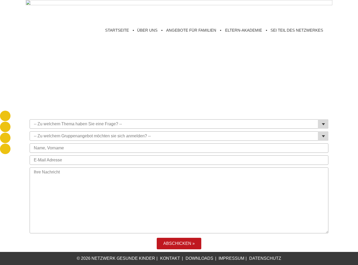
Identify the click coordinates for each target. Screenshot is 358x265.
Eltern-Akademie (243, 30)
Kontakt (170, 258)
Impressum (231, 258)
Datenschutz (265, 258)
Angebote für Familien (191, 30)
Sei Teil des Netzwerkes (296, 30)
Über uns (147, 30)
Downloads (199, 258)
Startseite (117, 30)
